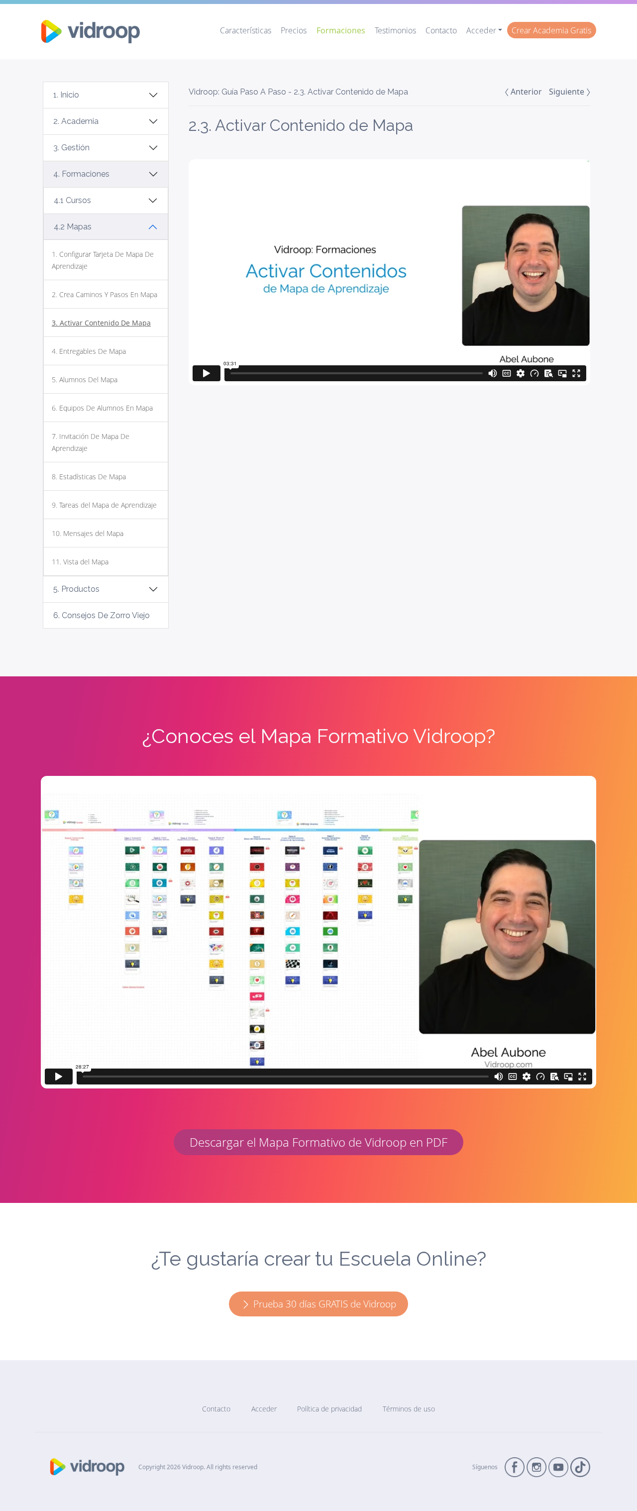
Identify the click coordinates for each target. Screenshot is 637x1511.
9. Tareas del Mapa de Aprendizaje (104, 505)
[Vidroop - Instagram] (536, 1466)
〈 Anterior (523, 91)
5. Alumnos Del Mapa (84, 379)
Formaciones (341, 30)
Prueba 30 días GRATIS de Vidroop (323, 1303)
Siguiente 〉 (569, 91)
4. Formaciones (81, 174)
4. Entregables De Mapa (89, 351)
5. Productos (76, 589)
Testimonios (395, 30)
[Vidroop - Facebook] (515, 1466)
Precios (294, 30)
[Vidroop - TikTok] (580, 1466)
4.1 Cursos (72, 200)
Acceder (264, 1408)
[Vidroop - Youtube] (558, 1466)
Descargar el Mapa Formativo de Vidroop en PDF (318, 1142)
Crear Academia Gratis (551, 30)
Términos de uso (409, 1408)
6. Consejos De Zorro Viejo (101, 615)
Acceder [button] (481, 30)
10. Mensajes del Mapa (87, 533)
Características (245, 30)
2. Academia (76, 121)
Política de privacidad (329, 1408)
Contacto (441, 30)
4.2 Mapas (73, 226)
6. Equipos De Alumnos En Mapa (102, 408)
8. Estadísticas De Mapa (89, 476)
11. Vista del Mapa (80, 561)
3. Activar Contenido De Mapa (101, 322)
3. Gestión (71, 147)
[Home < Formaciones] (90, 31)
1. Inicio (66, 95)
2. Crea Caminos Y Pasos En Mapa (104, 294)
